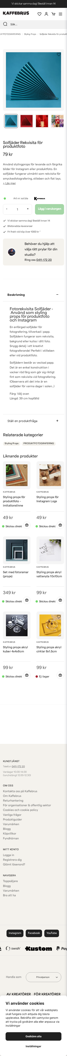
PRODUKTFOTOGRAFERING (38, 444)
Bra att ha (9, 895)
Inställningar (33, 1046)
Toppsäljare (10, 881)
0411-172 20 (44, 260)
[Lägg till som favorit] (39, 14)
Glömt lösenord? (14, 864)
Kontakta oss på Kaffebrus (20, 791)
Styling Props (30, 34)
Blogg (7, 829)
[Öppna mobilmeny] (60, 14)
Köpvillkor (9, 833)
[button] (58, 54)
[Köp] (60, 525)
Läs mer (10, 183)
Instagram (15, 933)
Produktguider (12, 819)
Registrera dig (12, 860)
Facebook (34, 933)
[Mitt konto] (46, 14)
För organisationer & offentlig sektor (27, 805)
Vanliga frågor (12, 815)
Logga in (8, 855)
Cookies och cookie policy (20, 810)
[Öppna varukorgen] (53, 14)
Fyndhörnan (11, 838)
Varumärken (11, 824)
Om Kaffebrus (12, 796)
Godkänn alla (33, 1036)
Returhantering (13, 800)
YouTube (52, 933)
